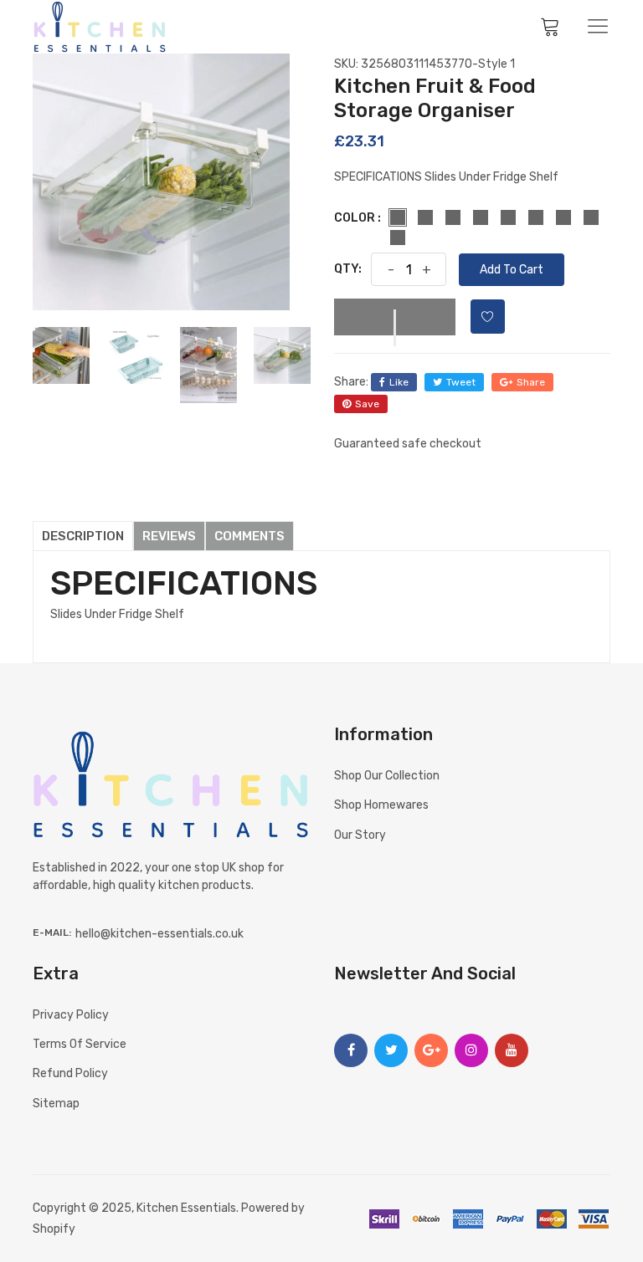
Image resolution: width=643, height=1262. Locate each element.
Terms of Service (79, 1044)
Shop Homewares (381, 805)
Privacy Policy (71, 1015)
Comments (249, 536)
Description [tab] (83, 536)
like (399, 382)
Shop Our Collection (387, 776)
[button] (394, 317)
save (367, 404)
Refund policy (70, 1073)
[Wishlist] (488, 316)
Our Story (360, 835)
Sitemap (56, 1103)
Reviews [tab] (169, 536)
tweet (461, 382)
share (531, 382)
